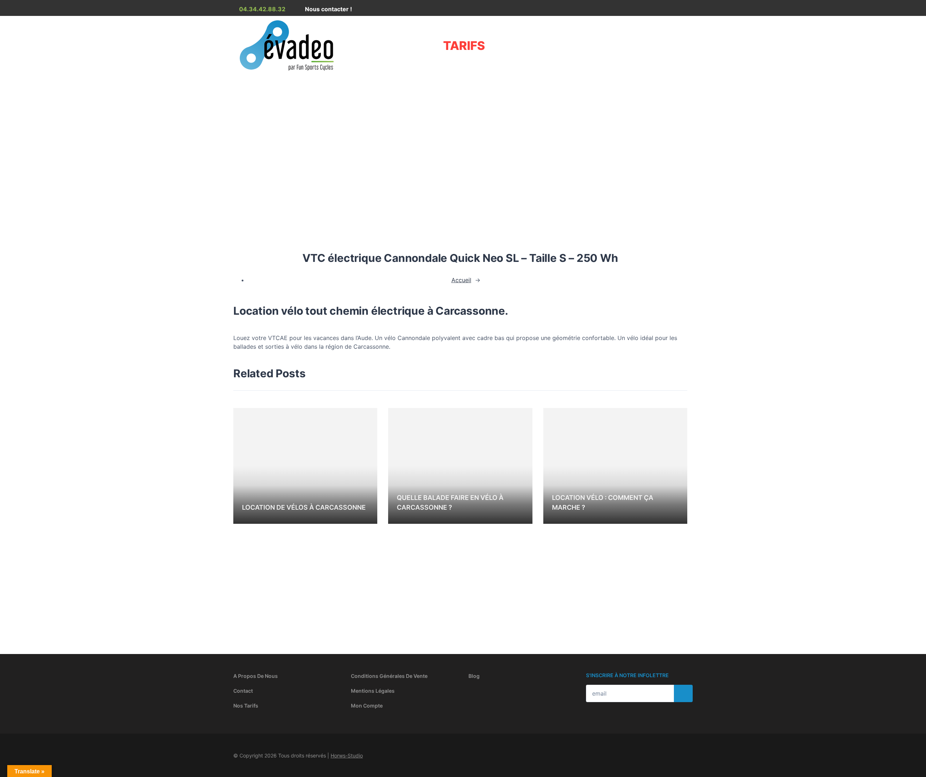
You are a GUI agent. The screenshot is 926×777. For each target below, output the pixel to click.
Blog (474, 676)
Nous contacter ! (327, 9)
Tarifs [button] (464, 45)
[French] (662, 10)
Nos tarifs (245, 705)
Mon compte (367, 705)
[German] (688, 10)
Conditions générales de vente (389, 676)
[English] (671, 10)
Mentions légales (373, 691)
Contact (243, 691)
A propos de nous (255, 676)
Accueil (243, 135)
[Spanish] (679, 10)
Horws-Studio (347, 755)
